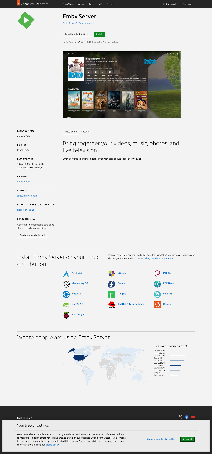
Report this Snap (25, 209)
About (81, 4)
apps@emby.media (27, 195)
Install (99, 34)
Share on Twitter (180, 417)
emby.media (23, 181)
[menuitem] (68, 4)
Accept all (187, 439)
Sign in (186, 4)
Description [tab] (71, 131)
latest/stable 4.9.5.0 (76, 34)
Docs (91, 4)
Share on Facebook (186, 417)
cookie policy (52, 444)
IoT (100, 4)
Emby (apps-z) (70, 23)
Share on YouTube (193, 417)
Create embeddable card (32, 235)
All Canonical (169, 4)
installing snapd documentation (157, 258)
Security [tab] (85, 131)
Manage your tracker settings (162, 439)
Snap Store (68, 4)
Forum (109, 4)
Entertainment (86, 23)
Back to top (23, 418)
